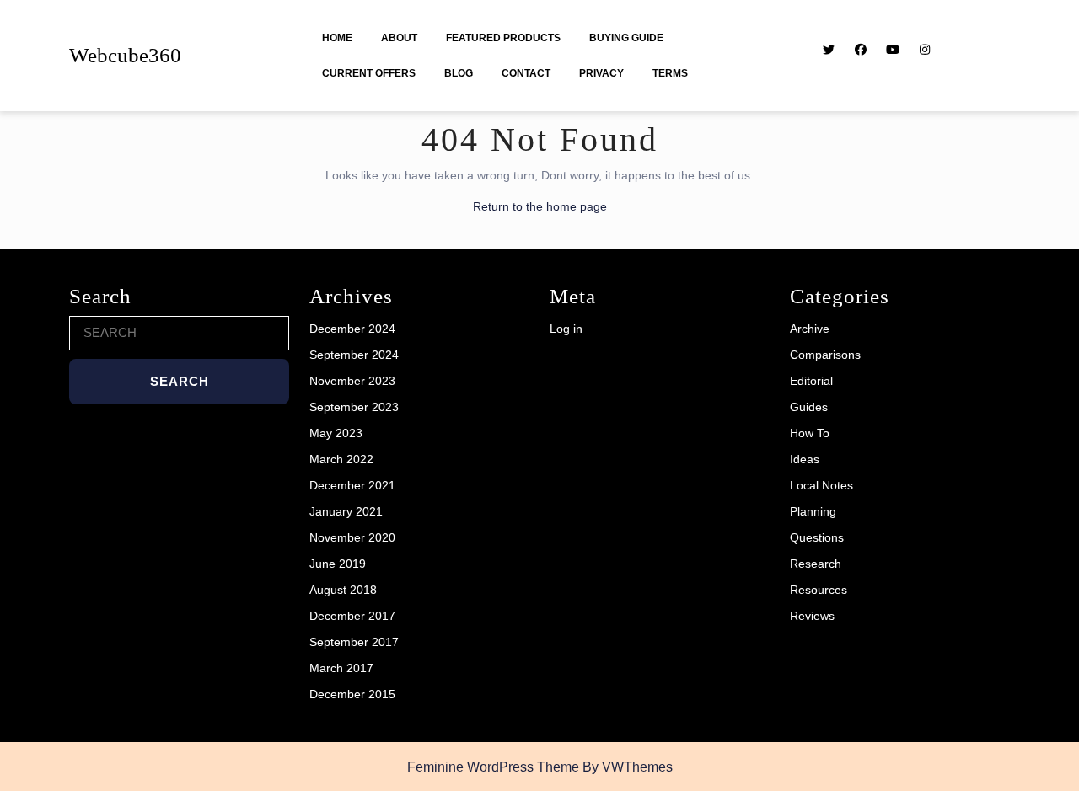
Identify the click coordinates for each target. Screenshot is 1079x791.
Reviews (812, 616)
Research (815, 563)
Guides (809, 407)
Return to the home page (540, 206)
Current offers (369, 73)
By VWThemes (627, 767)
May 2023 (335, 433)
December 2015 (352, 694)
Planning (813, 511)
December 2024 (352, 328)
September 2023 (354, 407)
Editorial (811, 380)
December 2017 (352, 616)
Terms (670, 73)
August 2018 (343, 589)
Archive (809, 328)
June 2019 (337, 563)
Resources (818, 589)
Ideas (804, 459)
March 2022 (341, 459)
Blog (458, 73)
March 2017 (341, 668)
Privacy (601, 73)
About (399, 38)
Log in (566, 328)
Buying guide (626, 38)
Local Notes (821, 485)
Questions (817, 537)
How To (809, 433)
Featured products (503, 38)
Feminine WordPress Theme (493, 767)
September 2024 (354, 354)
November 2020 (352, 537)
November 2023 (352, 380)
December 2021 (352, 485)
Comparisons (825, 354)
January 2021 (346, 511)
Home (337, 38)
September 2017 (354, 642)
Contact (526, 73)
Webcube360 (125, 55)
